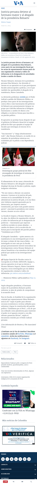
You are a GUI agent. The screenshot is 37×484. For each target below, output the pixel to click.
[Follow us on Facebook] (3, 459)
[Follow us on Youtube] (11, 459)
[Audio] (14, 481)
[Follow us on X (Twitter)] (7, 459)
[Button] (28, 29)
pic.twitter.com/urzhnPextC (20, 273)
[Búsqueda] (31, 481)
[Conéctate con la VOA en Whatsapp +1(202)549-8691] (18, 399)
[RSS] (16, 459)
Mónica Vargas (6, 22)
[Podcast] (20, 459)
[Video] (22, 481)
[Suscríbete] (24, 459)
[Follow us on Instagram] (29, 459)
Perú (3, 8)
